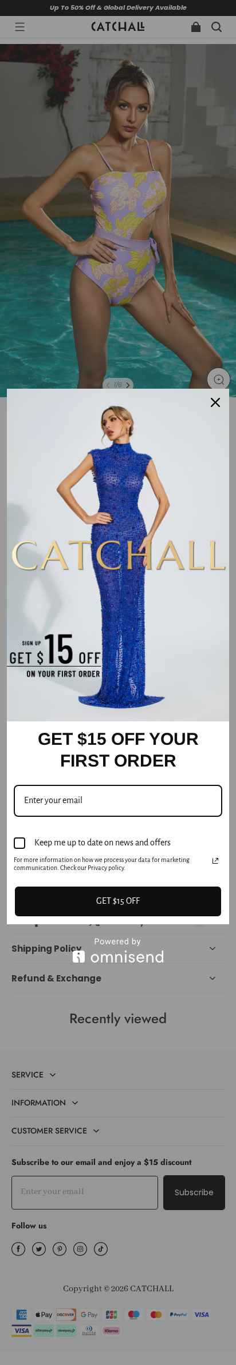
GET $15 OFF (118, 900)
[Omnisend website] (118, 950)
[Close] (215, 402)
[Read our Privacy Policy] (215, 861)
